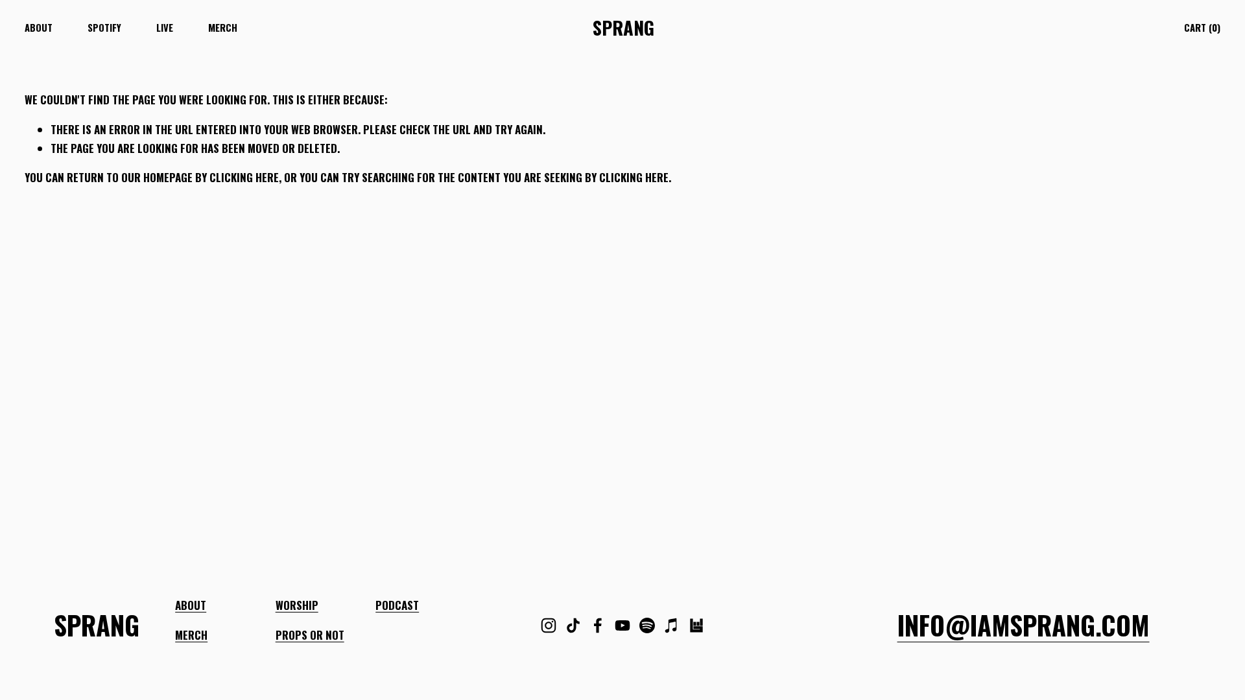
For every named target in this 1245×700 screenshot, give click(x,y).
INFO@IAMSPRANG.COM (1023, 625)
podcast (397, 605)
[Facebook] (598, 625)
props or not (310, 635)
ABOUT (190, 605)
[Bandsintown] (696, 625)
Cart (1202, 27)
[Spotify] (647, 625)
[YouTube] (622, 625)
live (164, 27)
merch (222, 27)
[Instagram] (548, 625)
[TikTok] (573, 625)
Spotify (104, 27)
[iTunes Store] (672, 625)
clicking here (244, 177)
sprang (623, 27)
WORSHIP (297, 605)
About (39, 27)
